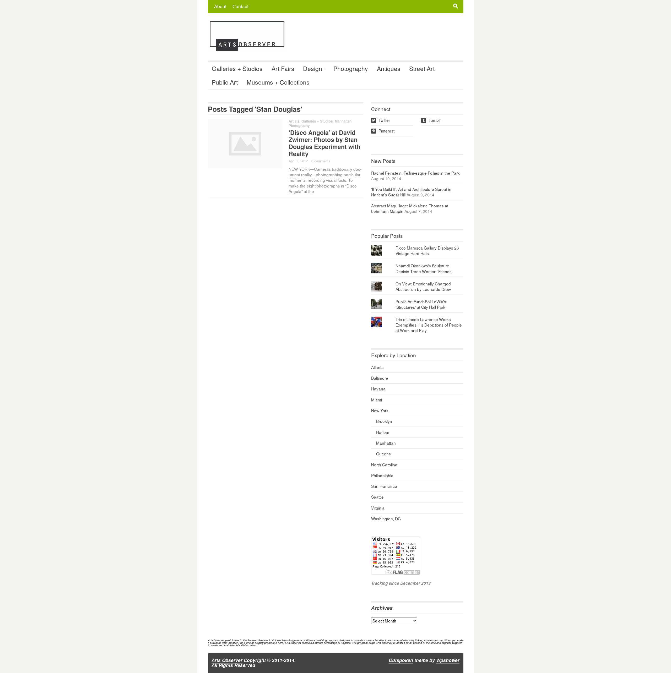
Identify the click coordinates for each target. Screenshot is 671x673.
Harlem (382, 432)
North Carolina (384, 464)
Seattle (377, 497)
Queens (383, 453)
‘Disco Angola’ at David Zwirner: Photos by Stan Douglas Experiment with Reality (324, 143)
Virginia (378, 508)
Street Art (422, 68)
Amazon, (233, 643)
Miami (376, 399)
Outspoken (401, 660)
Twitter (381, 120)
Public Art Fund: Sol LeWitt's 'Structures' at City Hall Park (421, 304)
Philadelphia (382, 475)
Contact (240, 6)
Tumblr (431, 120)
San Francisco (384, 486)
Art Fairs (283, 68)
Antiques (389, 68)
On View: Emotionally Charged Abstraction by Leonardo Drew (423, 286)
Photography (350, 68)
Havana (378, 388)
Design (312, 68)
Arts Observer (227, 660)
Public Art (225, 82)
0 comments (320, 160)
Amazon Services (257, 640)
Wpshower (447, 660)
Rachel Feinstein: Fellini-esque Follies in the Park (415, 173)
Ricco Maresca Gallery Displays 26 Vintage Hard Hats (427, 250)
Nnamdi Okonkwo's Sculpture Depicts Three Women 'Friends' (424, 268)
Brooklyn (384, 421)
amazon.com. (435, 640)
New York (379, 410)
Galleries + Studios (237, 68)
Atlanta (377, 367)
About (220, 6)
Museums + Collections (278, 82)
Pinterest (383, 131)
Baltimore (379, 378)
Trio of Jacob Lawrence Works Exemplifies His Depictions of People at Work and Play (429, 324)
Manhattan (343, 121)
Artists (294, 121)
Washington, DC (386, 518)
